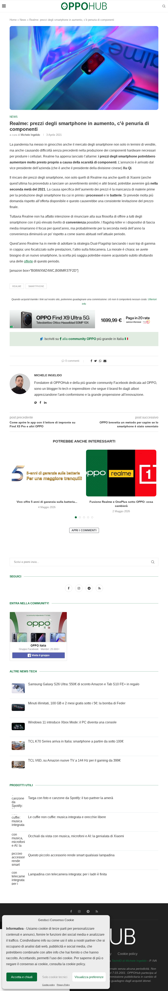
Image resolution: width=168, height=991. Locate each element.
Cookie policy (48, 985)
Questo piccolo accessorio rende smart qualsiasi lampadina (71, 855)
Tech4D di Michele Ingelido (129, 960)
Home (13, 19)
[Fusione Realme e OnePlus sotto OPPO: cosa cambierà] (121, 473)
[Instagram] (79, 588)
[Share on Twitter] (95, 361)
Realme (16, 286)
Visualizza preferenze (89, 977)
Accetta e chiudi (21, 977)
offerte (28, 261)
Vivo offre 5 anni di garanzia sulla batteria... (47, 501)
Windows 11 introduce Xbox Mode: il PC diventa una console (72, 722)
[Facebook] (69, 588)
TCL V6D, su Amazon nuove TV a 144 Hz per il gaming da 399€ (74, 760)
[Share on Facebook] (91, 361)
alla (78, 339)
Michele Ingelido (30, 134)
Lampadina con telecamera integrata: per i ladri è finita (67, 874)
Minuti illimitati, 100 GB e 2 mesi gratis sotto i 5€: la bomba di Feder (76, 703)
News (23, 19)
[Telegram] (89, 588)
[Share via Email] (104, 361)
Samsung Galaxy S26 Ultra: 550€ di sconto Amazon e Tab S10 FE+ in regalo (83, 684)
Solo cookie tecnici (54, 977)
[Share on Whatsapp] (100, 361)
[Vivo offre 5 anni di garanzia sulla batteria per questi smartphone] (47, 473)
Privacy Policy (63, 985)
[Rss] (99, 588)
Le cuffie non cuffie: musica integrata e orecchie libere (67, 817)
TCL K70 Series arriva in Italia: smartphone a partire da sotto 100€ (76, 741)
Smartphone (36, 286)
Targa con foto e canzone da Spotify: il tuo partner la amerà (70, 798)
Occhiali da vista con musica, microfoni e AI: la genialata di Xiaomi (76, 836)
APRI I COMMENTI (84, 530)
